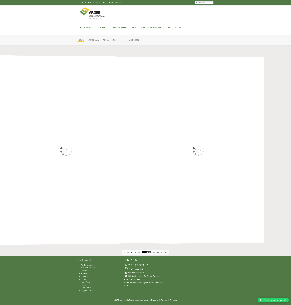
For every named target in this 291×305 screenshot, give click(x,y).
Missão (83, 285)
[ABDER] (92, 12)
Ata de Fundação (87, 265)
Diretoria (84, 271)
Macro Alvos (85, 282)
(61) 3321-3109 (85, 2)
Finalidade (84, 276)
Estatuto (84, 273)
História (83, 279)
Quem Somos (86, 288)
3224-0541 (98, 2)
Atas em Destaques (88, 268)
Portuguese (201, 3)
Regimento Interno (88, 290)
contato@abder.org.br (114, 2)
